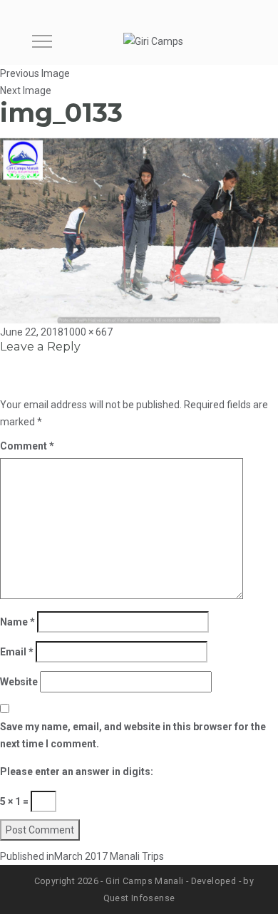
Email (17, 652)
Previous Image (35, 73)
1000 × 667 (88, 332)
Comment (27, 446)
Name (17, 622)
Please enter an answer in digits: (76, 771)
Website (19, 681)
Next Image (25, 90)
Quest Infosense (139, 898)
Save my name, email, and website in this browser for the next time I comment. (133, 735)
